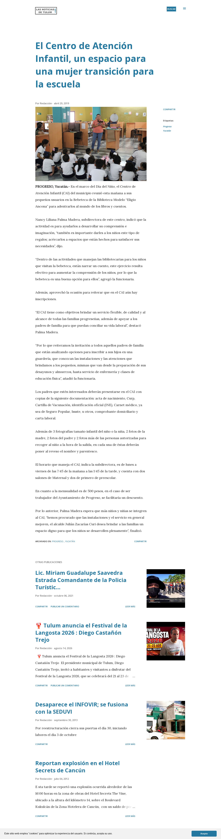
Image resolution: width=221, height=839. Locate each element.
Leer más (130, 606)
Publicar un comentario (65, 606)
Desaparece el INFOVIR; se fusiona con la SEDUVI (81, 708)
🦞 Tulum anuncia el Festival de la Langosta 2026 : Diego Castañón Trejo (81, 633)
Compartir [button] (169, 109)
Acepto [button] (204, 833)
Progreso (167, 126)
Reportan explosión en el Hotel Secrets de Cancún (77, 766)
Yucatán (167, 130)
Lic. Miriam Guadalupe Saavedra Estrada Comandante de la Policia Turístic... (80, 580)
